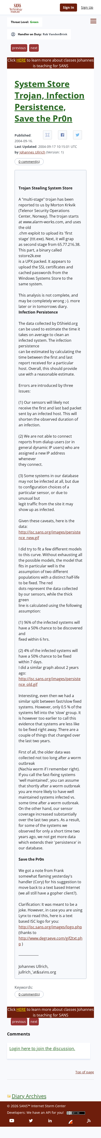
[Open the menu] (93, 21)
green (34, 22)
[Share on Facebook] (62, 134)
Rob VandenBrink (55, 34)
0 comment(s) (29, 161)
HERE (21, 60)
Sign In (68, 7)
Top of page (84, 1072)
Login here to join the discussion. (42, 1048)
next (34, 48)
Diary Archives (29, 1096)
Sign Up (87, 7)
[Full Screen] (47, 134)
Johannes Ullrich (32, 152)
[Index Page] (15, 7)
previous (19, 48)
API (48, 1112)
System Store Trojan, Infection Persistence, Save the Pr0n (50, 101)
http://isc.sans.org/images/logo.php (50, 927)
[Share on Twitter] (77, 134)
